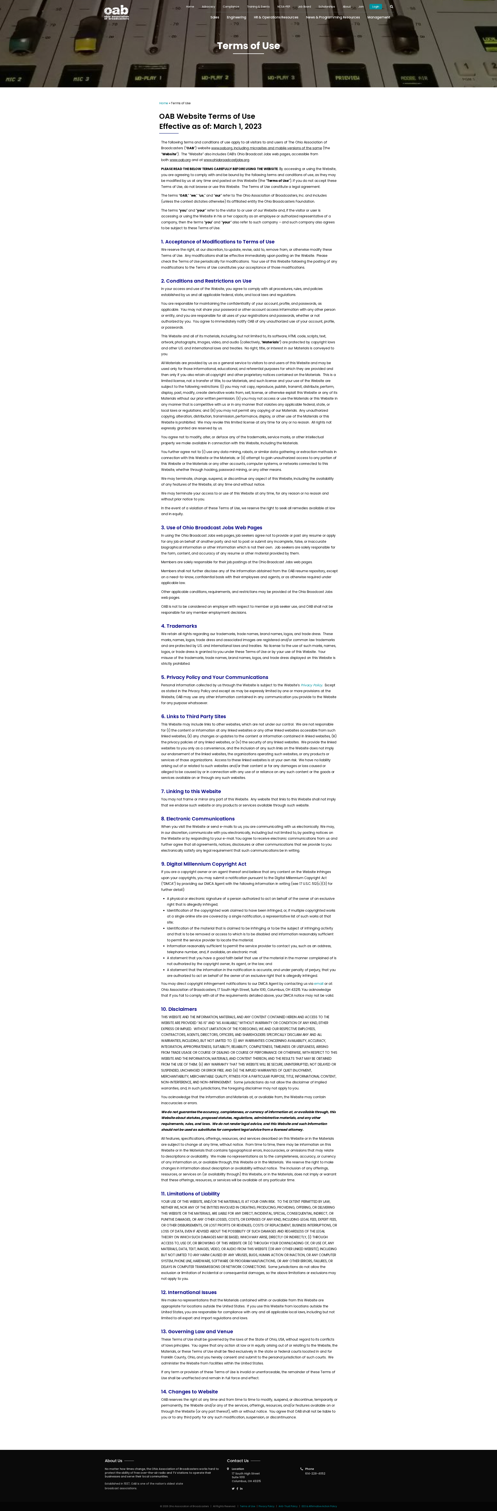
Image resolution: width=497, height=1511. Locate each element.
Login (375, 7)
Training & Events (258, 7)
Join (361, 7)
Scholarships (327, 7)
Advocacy (208, 7)
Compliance (231, 7)
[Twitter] (233, 1487)
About (347, 7)
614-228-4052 (315, 1473)
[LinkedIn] (241, 1487)
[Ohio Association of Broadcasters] (116, 12)
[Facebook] (237, 1487)
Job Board (304, 7)
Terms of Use (248, 1506)
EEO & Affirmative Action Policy (319, 1506)
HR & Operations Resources (276, 17)
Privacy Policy (267, 1506)
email (318, 983)
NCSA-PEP (283, 7)
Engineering (236, 17)
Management (379, 17)
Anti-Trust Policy (288, 1506)
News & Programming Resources (333, 17)
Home (190, 7)
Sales (214, 17)
